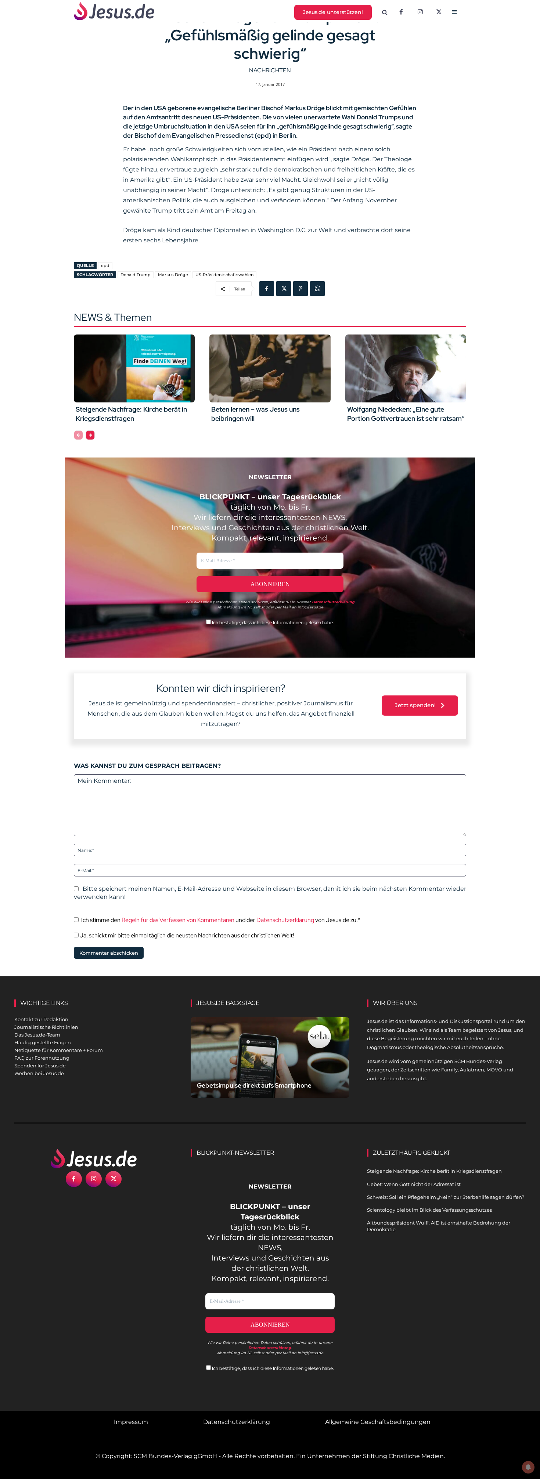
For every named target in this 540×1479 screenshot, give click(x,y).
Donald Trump (135, 274)
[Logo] (93, 1158)
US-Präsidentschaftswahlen (224, 274)
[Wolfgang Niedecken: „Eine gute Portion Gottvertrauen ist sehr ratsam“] (405, 368)
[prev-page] (78, 435)
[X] (439, 12)
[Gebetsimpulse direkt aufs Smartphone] (270, 1066)
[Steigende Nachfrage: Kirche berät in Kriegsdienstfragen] (134, 368)
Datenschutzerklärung (285, 920)
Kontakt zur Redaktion (41, 1019)
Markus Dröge (173, 274)
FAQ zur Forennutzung (41, 1058)
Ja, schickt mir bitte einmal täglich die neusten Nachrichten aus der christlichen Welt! (186, 935)
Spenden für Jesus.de (40, 1065)
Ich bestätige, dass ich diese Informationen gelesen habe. (272, 622)
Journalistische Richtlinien (46, 1027)
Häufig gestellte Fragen (42, 1042)
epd (105, 265)
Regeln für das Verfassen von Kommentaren (178, 920)
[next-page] (90, 435)
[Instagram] (420, 12)
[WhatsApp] (317, 288)
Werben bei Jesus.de (39, 1073)
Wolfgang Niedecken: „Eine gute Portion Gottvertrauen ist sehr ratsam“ (406, 414)
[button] (385, 12)
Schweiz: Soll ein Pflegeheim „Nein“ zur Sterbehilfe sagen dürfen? (445, 1197)
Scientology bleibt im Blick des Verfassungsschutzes (429, 1210)
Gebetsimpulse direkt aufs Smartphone (254, 1085)
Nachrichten (270, 70)
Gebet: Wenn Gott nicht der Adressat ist (414, 1184)
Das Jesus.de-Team (37, 1035)
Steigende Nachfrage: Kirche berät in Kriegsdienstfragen (131, 414)
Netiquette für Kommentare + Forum (58, 1050)
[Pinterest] (300, 288)
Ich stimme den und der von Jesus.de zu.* (220, 920)
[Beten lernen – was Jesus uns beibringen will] (269, 368)
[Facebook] (401, 12)
